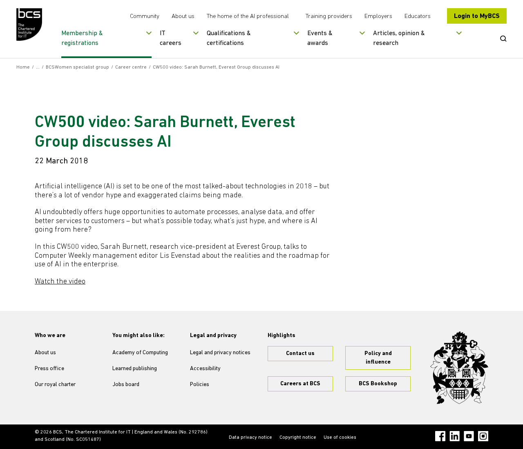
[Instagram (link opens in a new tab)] (483, 436)
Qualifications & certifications (229, 38)
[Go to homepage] (29, 24)
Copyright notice (297, 437)
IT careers (170, 38)
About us (183, 16)
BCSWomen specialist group (77, 67)
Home (23, 67)
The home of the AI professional (248, 16)
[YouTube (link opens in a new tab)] (469, 436)
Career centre (131, 67)
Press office (49, 369)
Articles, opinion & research (399, 38)
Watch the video (60, 282)
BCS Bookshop (378, 384)
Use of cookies (340, 437)
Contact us (300, 354)
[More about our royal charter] (459, 367)
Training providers (329, 16)
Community (144, 16)
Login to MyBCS (477, 16)
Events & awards (320, 38)
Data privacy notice (250, 437)
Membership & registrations (82, 38)
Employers (378, 16)
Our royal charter (55, 385)
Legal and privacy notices (220, 353)
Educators (418, 16)
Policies (199, 385)
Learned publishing (134, 369)
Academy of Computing (140, 353)
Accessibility (205, 369)
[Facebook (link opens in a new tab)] (440, 436)
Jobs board (125, 385)
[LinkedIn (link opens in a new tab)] (454, 436)
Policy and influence (378, 358)
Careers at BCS (300, 384)
